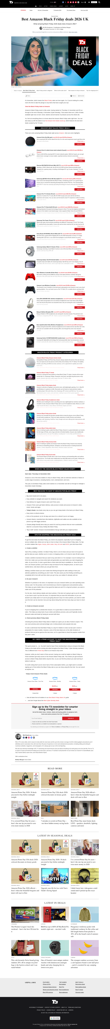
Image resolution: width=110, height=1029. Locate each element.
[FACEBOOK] (24, 738)
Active (45, 6)
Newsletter (82, 95)
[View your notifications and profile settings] (89, 2)
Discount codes (80, 992)
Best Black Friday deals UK (57, 697)
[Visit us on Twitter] (66, 2)
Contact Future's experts (52, 1007)
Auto (66, 6)
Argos (39, 544)
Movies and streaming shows (50, 989)
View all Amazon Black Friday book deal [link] (47, 462)
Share (29, 95)
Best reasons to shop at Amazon (76, 90)
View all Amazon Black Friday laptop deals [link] (48, 394)
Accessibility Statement (36, 1007)
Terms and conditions (74, 1007)
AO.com (60, 544)
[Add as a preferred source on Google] (55, 1018)
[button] (35, 685)
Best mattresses (63, 992)
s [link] (58, 462)
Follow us (74, 95)
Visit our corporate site (72, 1024)
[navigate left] (12, 90)
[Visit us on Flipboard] (76, 2)
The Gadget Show (71, 10)
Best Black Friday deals (29, 90)
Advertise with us (62, 1010)
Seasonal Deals (54, 16)
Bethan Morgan (66, 27)
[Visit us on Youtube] (71, 2)
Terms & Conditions (56, 726)
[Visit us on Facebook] (63, 2)
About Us (64, 1007)
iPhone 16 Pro (47, 984)
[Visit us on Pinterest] (68, 2)
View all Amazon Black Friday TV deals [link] (47, 380)
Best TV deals (79, 989)
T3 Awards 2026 (57, 10)
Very (55, 544)
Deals (31, 10)
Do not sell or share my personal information (55, 1012)
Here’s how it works (73, 32)
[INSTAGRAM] (29, 738)
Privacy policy (41, 1010)
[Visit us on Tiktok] (78, 2)
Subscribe (94, 2)
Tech (40, 6)
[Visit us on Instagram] (73, 2)
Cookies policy (51, 1010)
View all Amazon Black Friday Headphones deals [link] (50, 407)
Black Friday (48, 100)
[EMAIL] (34, 738)
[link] (30, 141)
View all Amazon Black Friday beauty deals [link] (48, 449)
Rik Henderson (49, 27)
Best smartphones (64, 989)
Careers (70, 1010)
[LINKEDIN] (31, 738)
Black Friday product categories (44, 90)
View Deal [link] (35, 689)
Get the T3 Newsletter (43, 10)
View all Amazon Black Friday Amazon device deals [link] (50, 367)
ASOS (67, 544)
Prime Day (41, 650)
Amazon (61, 133)
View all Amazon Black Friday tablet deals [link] (48, 435)
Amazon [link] (55, 693)
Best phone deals (80, 984)
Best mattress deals (81, 987)
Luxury (61, 6)
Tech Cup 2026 (84, 10)
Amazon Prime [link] (35, 693)
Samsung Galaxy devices (49, 987)
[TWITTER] (26, 738)
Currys (44, 544)
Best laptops (62, 984)
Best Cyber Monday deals (51, 700)
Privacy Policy (65, 726)
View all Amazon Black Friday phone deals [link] (48, 423)
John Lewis (50, 544)
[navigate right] (98, 90)
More (72, 6)
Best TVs (61, 987)
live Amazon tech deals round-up (55, 121)
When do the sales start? (60, 90)
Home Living (53, 6)
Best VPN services (48, 992)
